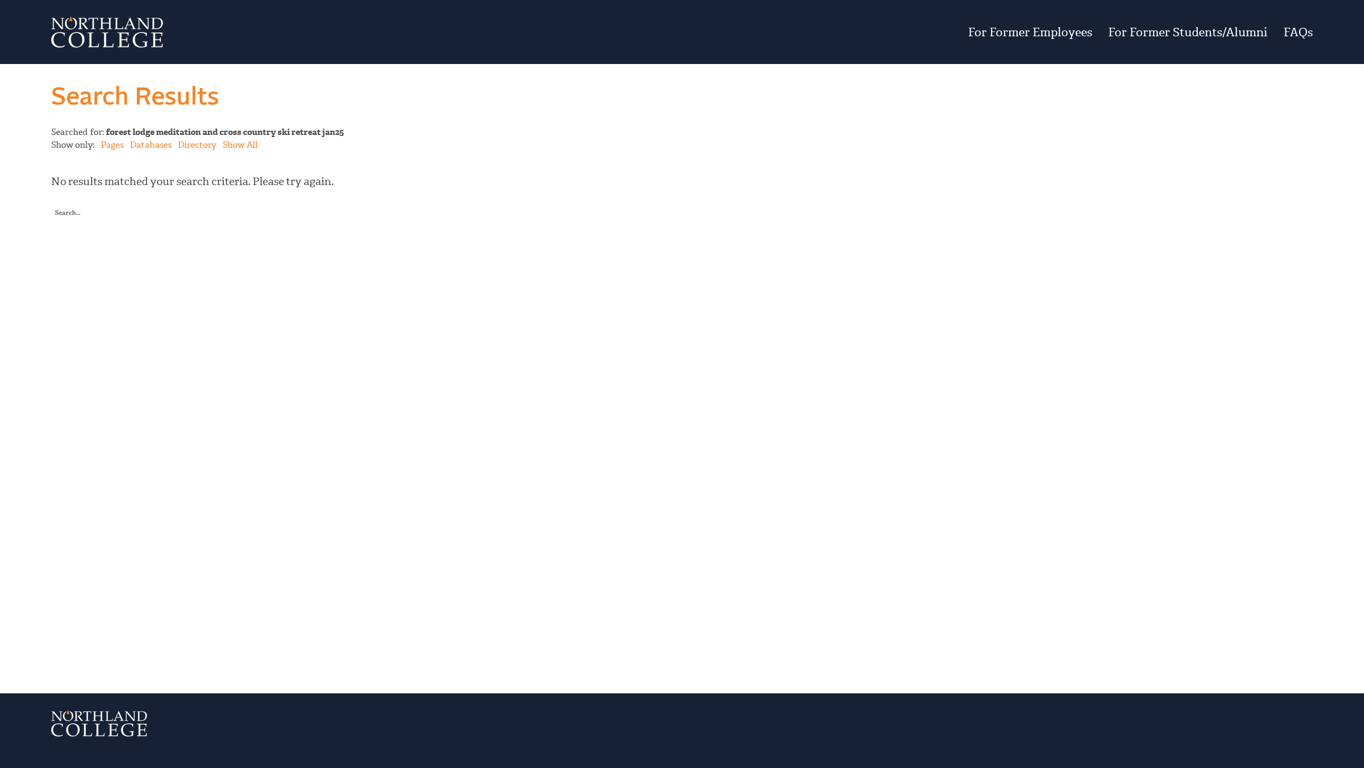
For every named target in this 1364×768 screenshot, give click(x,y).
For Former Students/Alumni (1188, 31)
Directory (197, 144)
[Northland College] (255, 32)
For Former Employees (1030, 31)
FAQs (1298, 31)
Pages (112, 144)
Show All (240, 144)
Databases (151, 144)
